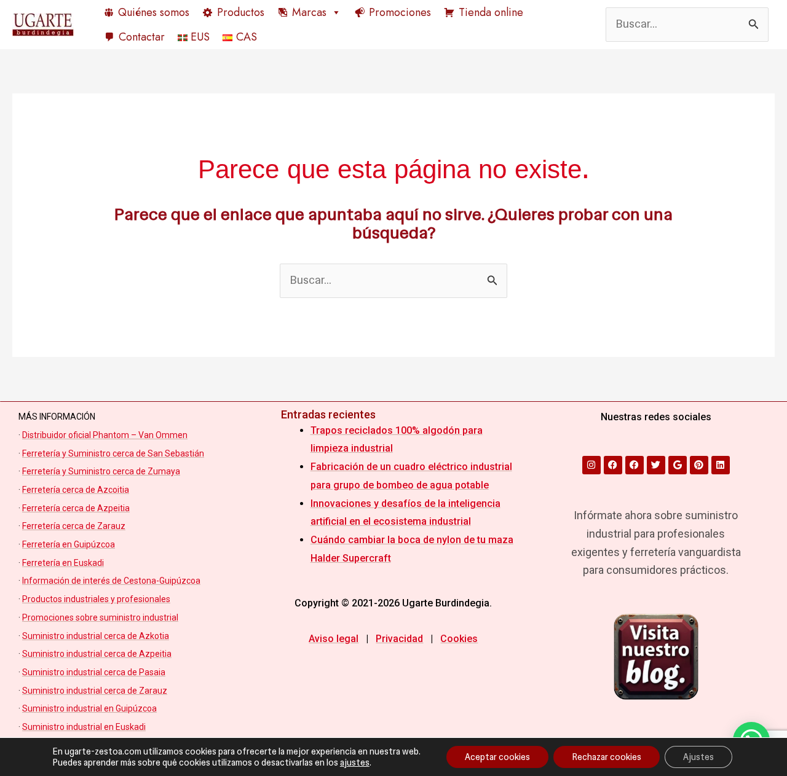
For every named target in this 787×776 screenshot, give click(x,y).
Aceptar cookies (497, 756)
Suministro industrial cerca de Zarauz (94, 691)
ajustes (355, 762)
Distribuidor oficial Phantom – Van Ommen (105, 435)
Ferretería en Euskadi (63, 563)
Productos (240, 12)
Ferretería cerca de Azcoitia (75, 490)
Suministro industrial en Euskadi (84, 727)
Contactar (142, 37)
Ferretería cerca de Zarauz (73, 526)
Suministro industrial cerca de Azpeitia (97, 654)
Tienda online (491, 12)
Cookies (459, 639)
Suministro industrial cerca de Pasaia (93, 672)
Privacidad (399, 639)
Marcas (309, 12)
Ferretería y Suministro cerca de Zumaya (101, 471)
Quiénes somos (153, 12)
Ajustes (698, 756)
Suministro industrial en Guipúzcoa (89, 708)
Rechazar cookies (606, 756)
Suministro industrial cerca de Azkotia (95, 636)
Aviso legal (333, 639)
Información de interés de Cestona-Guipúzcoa (111, 581)
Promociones (400, 12)
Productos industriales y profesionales (96, 599)
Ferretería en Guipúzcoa (68, 544)
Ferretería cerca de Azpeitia (76, 508)
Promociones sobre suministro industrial (100, 617)
